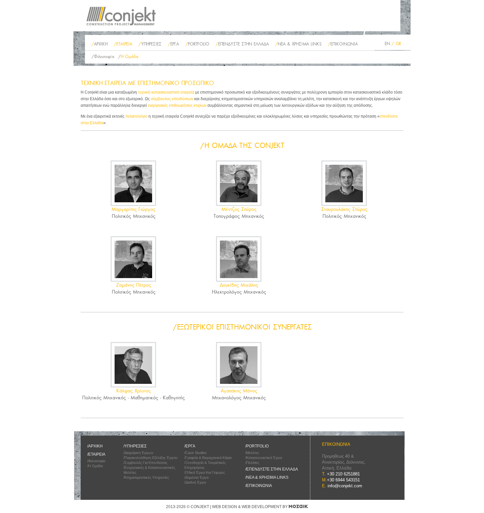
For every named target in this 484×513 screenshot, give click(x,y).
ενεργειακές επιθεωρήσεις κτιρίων (177, 105)
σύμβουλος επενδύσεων (172, 99)
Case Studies (196, 453)
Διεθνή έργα (195, 482)
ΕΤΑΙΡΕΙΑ (124, 44)
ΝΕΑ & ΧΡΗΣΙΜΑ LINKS (299, 44)
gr (398, 43)
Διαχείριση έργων (138, 453)
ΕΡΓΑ (174, 44)
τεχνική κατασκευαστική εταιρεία (166, 92)
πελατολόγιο (136, 116)
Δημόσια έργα (196, 477)
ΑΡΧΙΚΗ (100, 44)
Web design (224, 506)
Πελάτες (252, 463)
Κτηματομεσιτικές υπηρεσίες (146, 477)
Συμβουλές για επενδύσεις (145, 463)
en (387, 43)
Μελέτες (252, 453)
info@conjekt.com (345, 485)
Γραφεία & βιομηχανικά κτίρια (208, 458)
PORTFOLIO (198, 44)
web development (262, 506)
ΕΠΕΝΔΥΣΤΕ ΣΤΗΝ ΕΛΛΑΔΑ (243, 44)
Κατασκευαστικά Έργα (264, 458)
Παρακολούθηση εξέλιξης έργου (150, 458)
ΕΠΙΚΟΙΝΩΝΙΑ (344, 44)
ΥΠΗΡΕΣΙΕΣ (151, 44)
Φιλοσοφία (104, 56)
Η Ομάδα (129, 56)
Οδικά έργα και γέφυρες (205, 472)
